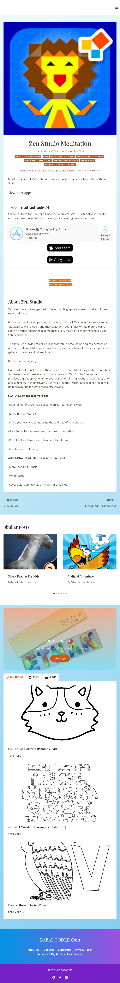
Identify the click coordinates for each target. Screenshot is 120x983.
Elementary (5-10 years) (90, 156)
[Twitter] (60, 977)
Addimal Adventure (81, 576)
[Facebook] (53, 977)
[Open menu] (116, 7)
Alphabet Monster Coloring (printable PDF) (37, 827)
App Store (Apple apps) (28, 156)
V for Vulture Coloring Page (27, 905)
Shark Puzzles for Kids (23, 576)
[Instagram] (66, 977)
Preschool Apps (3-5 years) (60, 164)
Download (105, 235)
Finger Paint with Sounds (100, 503)
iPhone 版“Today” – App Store (46, 229)
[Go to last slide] (8, 562)
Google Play (88, 160)
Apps (45, 156)
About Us (33, 949)
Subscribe (64, 949)
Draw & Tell (11, 503)
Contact (48, 949)
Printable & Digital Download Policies (60, 954)
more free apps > (60, 280)
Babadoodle (17, 582)
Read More (16, 756)
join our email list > (60, 284)
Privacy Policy (83, 949)
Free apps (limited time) (38, 160)
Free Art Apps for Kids (66, 160)
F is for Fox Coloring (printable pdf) (32, 749)
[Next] (111, 562)
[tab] (54, 593)
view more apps (19, 193)
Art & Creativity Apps (62, 156)
